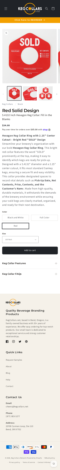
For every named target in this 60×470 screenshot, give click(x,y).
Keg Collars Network (19, 458)
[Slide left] (3, 94)
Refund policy (50, 458)
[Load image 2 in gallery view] (30, 93)
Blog (8, 373)
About (9, 366)
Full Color (44, 217)
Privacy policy (14, 462)
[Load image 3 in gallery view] (45, 93)
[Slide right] (57, 94)
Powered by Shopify (34, 458)
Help (8, 379)
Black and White (16, 217)
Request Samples (14, 360)
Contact (9, 386)
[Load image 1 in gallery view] (14, 93)
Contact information (45, 462)
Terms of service (29, 462)
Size (4, 233)
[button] (6, 8)
